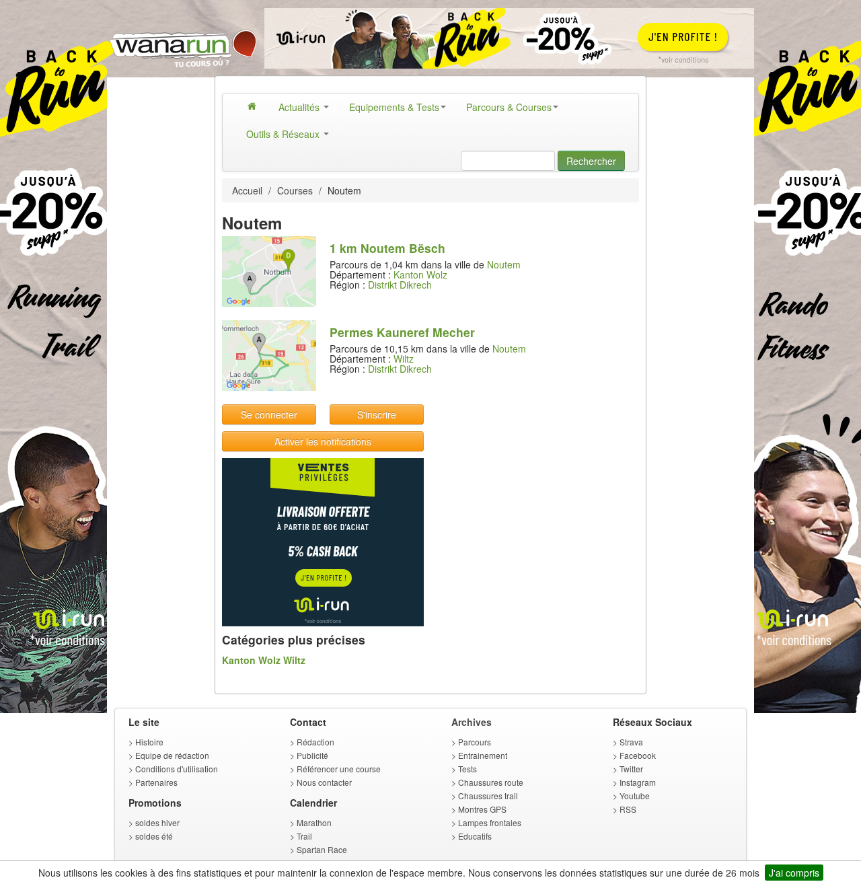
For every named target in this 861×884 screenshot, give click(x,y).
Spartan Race (322, 849)
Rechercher (591, 161)
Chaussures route (490, 782)
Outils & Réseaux (284, 134)
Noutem (504, 264)
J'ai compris (794, 872)
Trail (304, 836)
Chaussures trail (488, 795)
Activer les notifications (322, 441)
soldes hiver (157, 822)
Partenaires (156, 782)
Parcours (474, 741)
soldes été (154, 836)
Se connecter (269, 414)
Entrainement (482, 755)
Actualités (300, 107)
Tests (467, 768)
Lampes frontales (489, 822)
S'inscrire (376, 414)
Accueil (247, 190)
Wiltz (404, 358)
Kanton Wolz (420, 274)
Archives (471, 722)
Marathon (314, 822)
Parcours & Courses (509, 107)
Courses (295, 190)
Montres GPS (482, 809)
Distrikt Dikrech (400, 284)
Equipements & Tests (394, 107)
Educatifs (475, 836)
